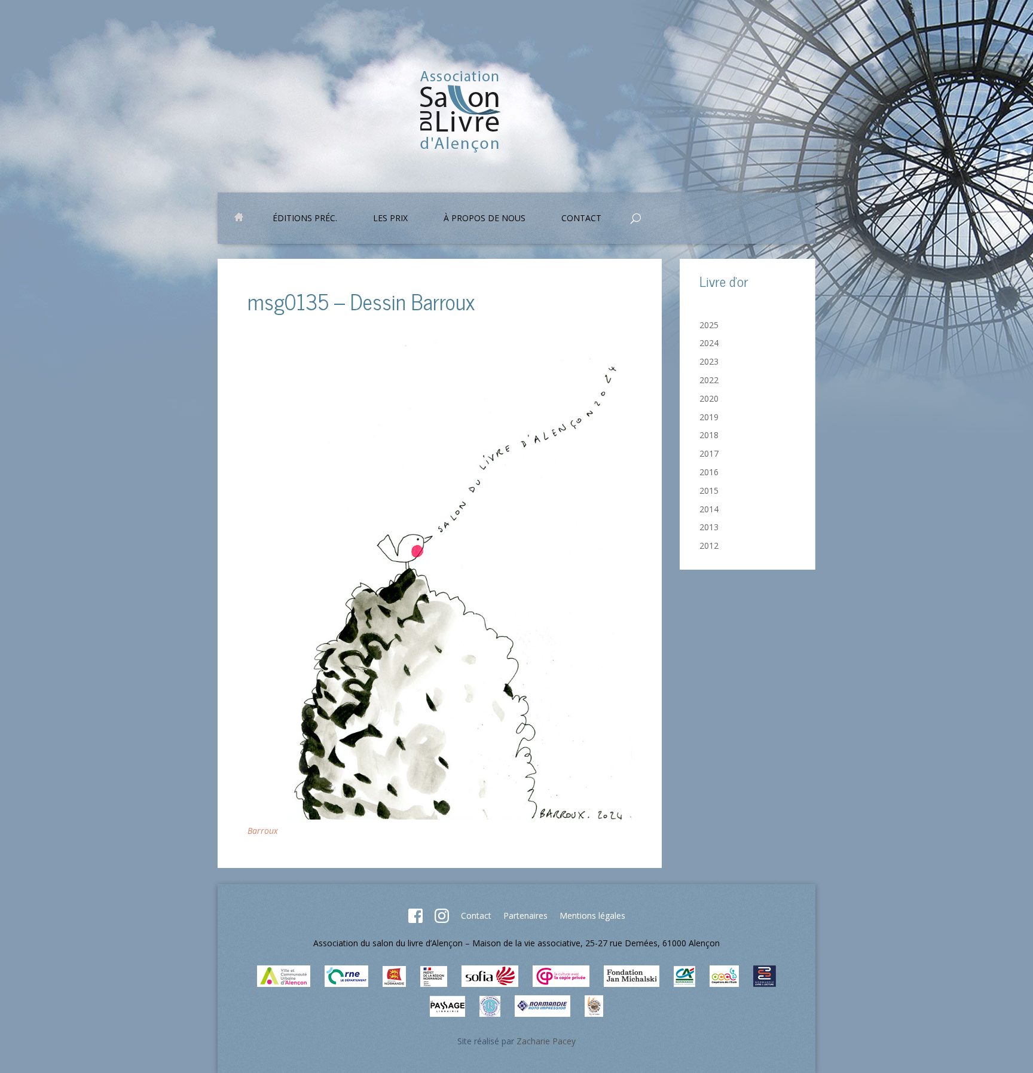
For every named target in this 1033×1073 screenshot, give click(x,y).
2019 (709, 417)
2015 (709, 490)
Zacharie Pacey (546, 1041)
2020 (709, 398)
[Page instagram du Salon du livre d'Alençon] (442, 919)
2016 (709, 472)
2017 (709, 453)
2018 (709, 435)
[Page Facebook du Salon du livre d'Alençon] (415, 919)
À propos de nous (484, 219)
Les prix (390, 219)
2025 (709, 325)
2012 (709, 545)
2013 (709, 527)
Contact (476, 915)
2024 (709, 343)
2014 (709, 509)
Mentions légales (592, 915)
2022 (709, 380)
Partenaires (525, 915)
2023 (709, 361)
